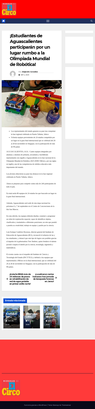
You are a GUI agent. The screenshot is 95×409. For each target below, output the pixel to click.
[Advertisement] (81, 49)
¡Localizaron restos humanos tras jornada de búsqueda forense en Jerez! (43, 278)
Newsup (56, 405)
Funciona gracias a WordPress (35, 405)
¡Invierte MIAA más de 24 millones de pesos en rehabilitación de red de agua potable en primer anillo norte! (20, 279)
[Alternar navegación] (48, 21)
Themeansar (66, 405)
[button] (91, 21)
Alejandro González (30, 72)
